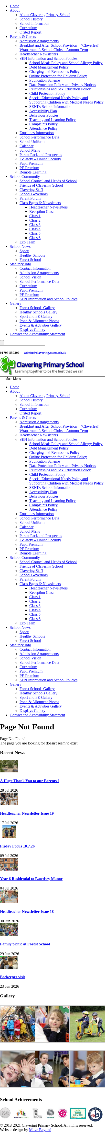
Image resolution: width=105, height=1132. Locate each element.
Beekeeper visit (12, 977)
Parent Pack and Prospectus (41, 155)
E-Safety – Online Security (40, 159)
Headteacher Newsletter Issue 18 (27, 911)
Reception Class (41, 211)
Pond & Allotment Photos (39, 321)
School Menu (30, 150)
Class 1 (35, 216)
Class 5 (35, 233)
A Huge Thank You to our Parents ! (29, 781)
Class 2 (35, 220)
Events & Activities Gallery (41, 325)
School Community (25, 176)
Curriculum (28, 28)
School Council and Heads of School (48, 181)
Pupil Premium (31, 163)
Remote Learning (33, 172)
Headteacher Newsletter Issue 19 (27, 813)
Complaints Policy (43, 124)
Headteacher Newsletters (39, 54)
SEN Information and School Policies (48, 58)
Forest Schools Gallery (37, 308)
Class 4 (35, 229)
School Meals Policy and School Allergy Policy (66, 63)
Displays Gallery (32, 330)
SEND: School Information (50, 106)
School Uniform (32, 141)
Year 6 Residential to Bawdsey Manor (31, 879)
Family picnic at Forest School (25, 944)
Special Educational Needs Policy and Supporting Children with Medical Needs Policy (66, 100)
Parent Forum (30, 198)
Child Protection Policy (47, 93)
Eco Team (27, 242)
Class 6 (35, 238)
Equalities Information (37, 133)
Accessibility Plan (43, 111)
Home (14, 6)
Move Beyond (40, 1130)
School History (31, 19)
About (15, 10)
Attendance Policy (43, 128)
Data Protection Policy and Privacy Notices (62, 85)
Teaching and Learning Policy (52, 120)
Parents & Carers (23, 37)
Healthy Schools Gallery (38, 312)
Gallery (15, 303)
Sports (24, 251)
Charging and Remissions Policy (54, 71)
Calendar (26, 146)
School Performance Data (39, 137)
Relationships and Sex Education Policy (60, 89)
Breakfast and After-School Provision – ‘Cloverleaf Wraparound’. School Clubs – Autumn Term (59, 47)
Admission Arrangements (39, 41)
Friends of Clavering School (41, 185)
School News (20, 246)
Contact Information (35, 268)
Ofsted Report (30, 32)
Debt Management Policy (49, 67)
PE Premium (29, 168)
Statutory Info (20, 264)
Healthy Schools (32, 255)
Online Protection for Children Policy (58, 76)
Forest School (30, 260)
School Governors (34, 194)
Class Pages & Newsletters (40, 203)
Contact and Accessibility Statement (37, 334)
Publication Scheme (44, 80)
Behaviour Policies (43, 115)
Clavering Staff (31, 190)
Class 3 (35, 225)
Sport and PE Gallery (36, 316)
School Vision (30, 277)
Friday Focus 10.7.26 (17, 846)
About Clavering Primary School (45, 15)
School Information (34, 23)
